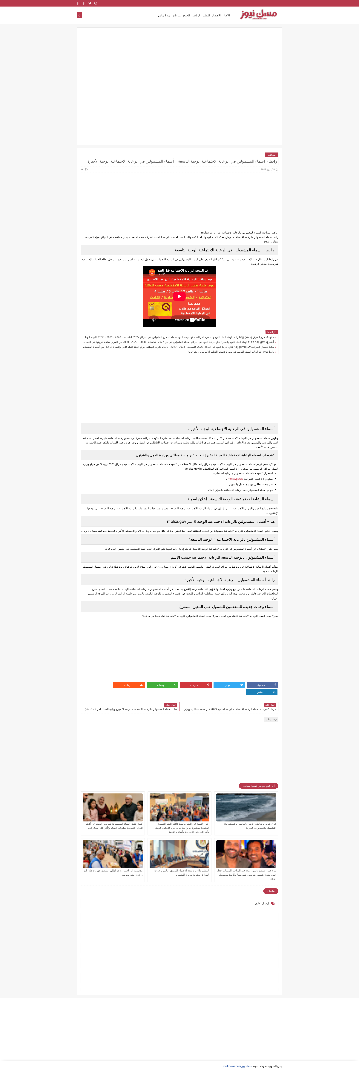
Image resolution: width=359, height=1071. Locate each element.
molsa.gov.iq (235, 478)
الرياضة (196, 15)
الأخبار (226, 15)
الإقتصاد (216, 15)
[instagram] (95, 3)
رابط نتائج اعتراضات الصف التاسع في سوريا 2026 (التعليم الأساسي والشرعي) (231, 351)
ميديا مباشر (164, 15)
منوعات (177, 15)
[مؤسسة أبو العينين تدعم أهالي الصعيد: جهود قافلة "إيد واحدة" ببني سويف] (113, 854)
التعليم (206, 15)
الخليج (186, 15)
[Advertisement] (179, 60)
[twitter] (89, 3)
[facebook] (83, 3)
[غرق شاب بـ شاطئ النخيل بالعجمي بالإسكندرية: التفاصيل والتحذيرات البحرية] (246, 807)
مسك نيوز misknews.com (237, 1066)
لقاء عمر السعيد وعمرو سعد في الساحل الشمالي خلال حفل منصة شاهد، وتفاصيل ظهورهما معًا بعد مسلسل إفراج (246, 874)
